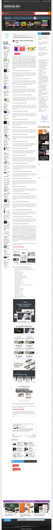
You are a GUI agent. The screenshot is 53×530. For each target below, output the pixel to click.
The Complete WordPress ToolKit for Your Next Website (7, 64)
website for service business (19, 35)
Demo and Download (18, 247)
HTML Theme (20, 430)
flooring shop (15, 430)
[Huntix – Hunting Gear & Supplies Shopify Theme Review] (12, 512)
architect (25, 428)
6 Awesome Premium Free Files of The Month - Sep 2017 (7, 226)
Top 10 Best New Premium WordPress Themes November (7, 193)
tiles (19, 431)
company (25, 429)
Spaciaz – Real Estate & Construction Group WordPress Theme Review (43, 48)
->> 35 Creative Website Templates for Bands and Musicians (42, 90)
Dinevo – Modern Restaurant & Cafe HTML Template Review (43, 43)
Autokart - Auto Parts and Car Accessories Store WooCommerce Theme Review (43, 137)
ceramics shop (21, 429)
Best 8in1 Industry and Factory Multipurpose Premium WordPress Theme (7, 127)
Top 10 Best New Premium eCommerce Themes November (7, 183)
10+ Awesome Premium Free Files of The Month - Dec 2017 (7, 204)
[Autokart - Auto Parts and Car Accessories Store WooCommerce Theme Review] (26, 512)
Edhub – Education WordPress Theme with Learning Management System (7, 153)
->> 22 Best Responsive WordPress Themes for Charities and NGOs (42, 86)
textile (17, 431)
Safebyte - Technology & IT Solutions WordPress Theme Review (43, 38)
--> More (5, 267)
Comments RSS (29, 528)
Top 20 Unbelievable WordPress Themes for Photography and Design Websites (7, 238)
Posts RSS (23, 528)
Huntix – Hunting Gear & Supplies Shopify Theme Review (11, 514)
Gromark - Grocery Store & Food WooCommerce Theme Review (44, 148)
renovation (28, 430)
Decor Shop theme (30, 429)
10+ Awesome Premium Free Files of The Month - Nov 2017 (7, 215)
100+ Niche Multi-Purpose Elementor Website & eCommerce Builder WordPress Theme (6, 77)
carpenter (31, 428)
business (28, 428)
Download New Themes (16, 6)
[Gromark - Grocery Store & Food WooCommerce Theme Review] (41, 512)
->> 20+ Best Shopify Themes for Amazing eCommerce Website (43, 82)
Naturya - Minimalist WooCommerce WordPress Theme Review (43, 54)
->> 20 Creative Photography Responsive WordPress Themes (43, 94)
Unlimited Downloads (18, 409)
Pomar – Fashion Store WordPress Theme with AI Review (44, 158)
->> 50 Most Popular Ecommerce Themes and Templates (42, 69)
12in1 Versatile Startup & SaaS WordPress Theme (7, 115)
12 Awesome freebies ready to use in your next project (7, 166)
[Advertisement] (43, 205)
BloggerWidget (7, 266)
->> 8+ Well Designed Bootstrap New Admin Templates (42, 73)
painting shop (24, 430)
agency (22, 428)
